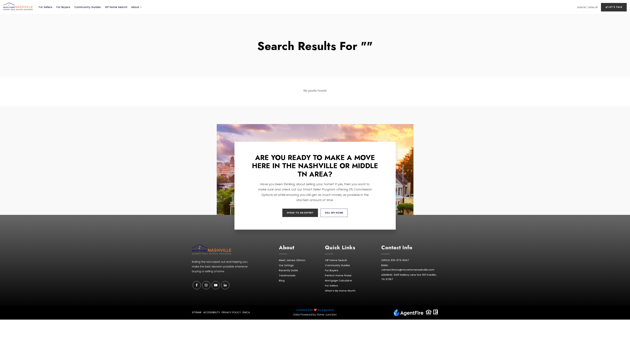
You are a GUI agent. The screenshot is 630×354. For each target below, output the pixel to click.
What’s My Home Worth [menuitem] (340, 290)
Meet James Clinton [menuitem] (292, 260)
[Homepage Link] (18, 6)
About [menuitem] (135, 7)
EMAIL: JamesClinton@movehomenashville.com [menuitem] (407, 267)
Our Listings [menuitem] (286, 265)
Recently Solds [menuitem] (288, 270)
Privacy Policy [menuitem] (231, 312)
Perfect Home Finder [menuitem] (338, 275)
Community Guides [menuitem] (87, 7)
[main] (315, 60)
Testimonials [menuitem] (287, 275)
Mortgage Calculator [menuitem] (338, 280)
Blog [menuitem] (281, 280)
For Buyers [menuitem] (63, 7)
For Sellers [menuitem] (45, 7)
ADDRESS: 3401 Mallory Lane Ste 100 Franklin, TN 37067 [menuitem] (409, 277)
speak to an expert (300, 212)
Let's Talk (615, 7)
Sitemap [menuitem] (197, 312)
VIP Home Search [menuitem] (116, 7)
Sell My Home (334, 212)
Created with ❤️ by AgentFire (315, 310)
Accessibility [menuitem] (211, 312)
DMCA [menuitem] (246, 312)
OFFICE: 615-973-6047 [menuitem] (395, 260)
